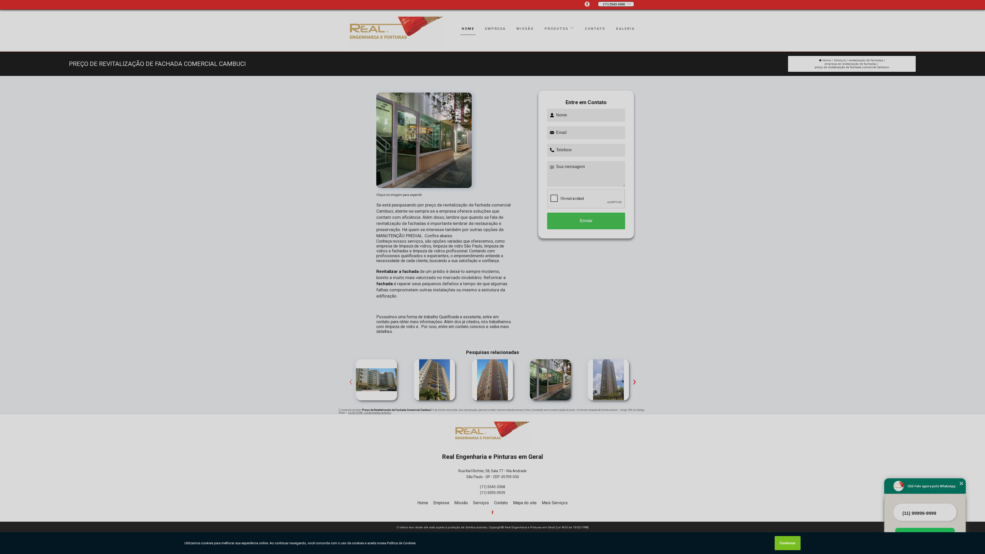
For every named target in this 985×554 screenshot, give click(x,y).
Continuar (787, 543)
